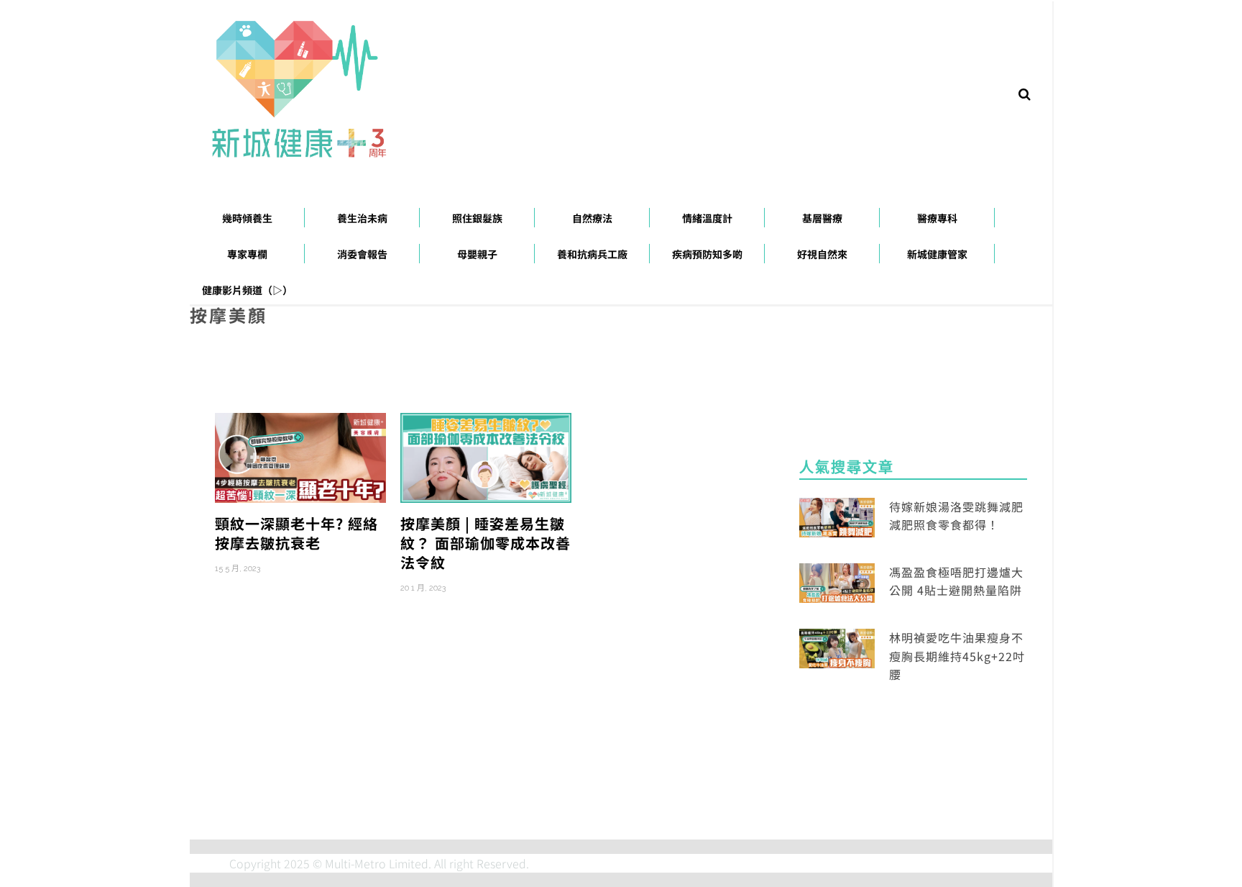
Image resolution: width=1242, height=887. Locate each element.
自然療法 (592, 218)
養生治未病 (362, 218)
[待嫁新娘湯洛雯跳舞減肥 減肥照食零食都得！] (837, 515)
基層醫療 (822, 218)
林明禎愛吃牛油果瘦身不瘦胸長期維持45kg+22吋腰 (957, 656)
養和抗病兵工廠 (592, 254)
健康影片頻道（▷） (247, 290)
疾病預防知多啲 (707, 254)
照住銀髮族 (477, 218)
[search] (1024, 92)
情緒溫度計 (707, 218)
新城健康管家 (937, 254)
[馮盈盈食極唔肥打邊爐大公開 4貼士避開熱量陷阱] (837, 581)
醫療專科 (937, 218)
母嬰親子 (477, 254)
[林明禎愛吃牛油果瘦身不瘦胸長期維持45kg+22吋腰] (837, 646)
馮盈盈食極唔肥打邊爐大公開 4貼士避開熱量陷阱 (956, 581)
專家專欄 (247, 254)
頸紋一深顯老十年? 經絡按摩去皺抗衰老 (296, 533)
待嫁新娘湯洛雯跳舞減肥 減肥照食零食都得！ (956, 516)
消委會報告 (362, 254)
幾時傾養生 (247, 218)
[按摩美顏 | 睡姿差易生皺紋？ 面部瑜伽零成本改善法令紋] (485, 456)
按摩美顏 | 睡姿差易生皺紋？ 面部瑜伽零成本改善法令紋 (485, 543)
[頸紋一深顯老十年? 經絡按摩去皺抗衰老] (300, 456)
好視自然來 (822, 254)
